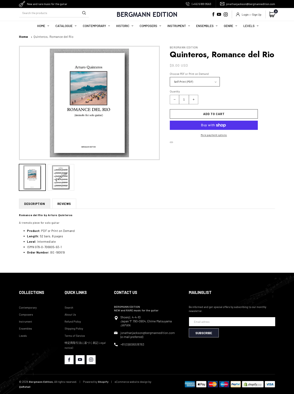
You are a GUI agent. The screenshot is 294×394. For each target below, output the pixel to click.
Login (245, 14)
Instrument (25, 321)
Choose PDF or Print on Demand (189, 73)
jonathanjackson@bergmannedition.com (250, 4)
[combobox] (54, 12)
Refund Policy (73, 321)
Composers (26, 314)
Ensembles (25, 328)
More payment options (214, 134)
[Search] (84, 12)
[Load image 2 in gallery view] (61, 177)
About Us (70, 314)
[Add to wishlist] (171, 142)
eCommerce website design (131, 381)
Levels (23, 335)
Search (69, 307)
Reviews (64, 204)
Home (23, 36)
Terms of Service (75, 335)
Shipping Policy (74, 328)
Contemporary (28, 307)
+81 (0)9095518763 (132, 344)
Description (34, 204)
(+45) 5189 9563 (201, 4)
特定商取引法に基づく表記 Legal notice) (85, 345)
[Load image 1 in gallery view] (32, 177)
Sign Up (256, 14)
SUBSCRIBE (203, 333)
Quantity (175, 91)
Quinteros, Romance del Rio (54, 36)
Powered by (95, 381)
